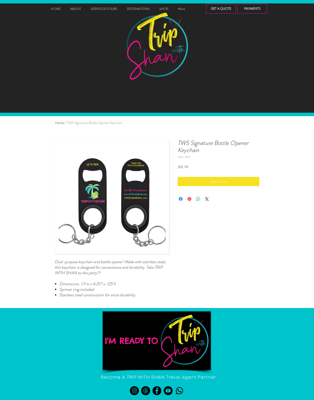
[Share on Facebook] (180, 199)
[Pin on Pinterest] (189, 199)
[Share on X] (207, 199)
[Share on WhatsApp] (198, 199)
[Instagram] (134, 390)
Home (59, 122)
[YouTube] (168, 390)
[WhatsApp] (179, 390)
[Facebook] (156, 390)
